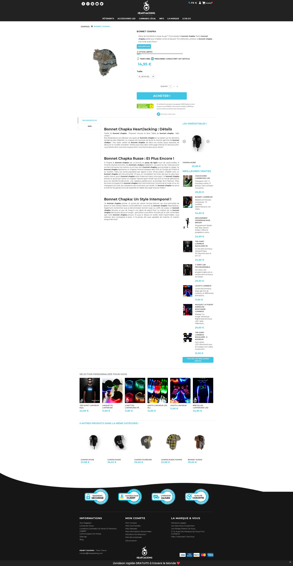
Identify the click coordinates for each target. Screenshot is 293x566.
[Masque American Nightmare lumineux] (188, 309)
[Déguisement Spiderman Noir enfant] (188, 223)
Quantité (164, 86)
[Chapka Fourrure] (146, 442)
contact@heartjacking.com (91, 553)
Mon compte (131, 523)
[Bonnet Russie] (200, 442)
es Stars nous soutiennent (183, 526)
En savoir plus (90, 120)
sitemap (83, 537)
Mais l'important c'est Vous (182, 537)
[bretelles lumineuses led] (203, 390)
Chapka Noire (87, 460)
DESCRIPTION (144, 46)
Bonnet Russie (195, 460)
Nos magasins (85, 523)
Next (208, 141)
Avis (90, 126)
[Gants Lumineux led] (158, 390)
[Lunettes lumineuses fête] (135, 390)
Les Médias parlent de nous (183, 529)
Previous (184, 141)
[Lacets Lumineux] (188, 291)
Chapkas (85, 26)
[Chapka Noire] (196, 143)
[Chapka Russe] (119, 442)
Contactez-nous (87, 526)
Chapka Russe (114, 460)
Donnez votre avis (167, 114)
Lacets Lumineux (203, 286)
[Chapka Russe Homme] (173, 442)
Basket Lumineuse (204, 197)
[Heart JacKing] (146, 12)
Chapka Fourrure (143, 460)
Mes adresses (131, 529)
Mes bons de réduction (135, 534)
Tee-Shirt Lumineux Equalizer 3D (201, 243)
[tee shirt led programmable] (188, 270)
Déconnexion (131, 541)
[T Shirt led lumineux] (188, 246)
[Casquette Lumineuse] (112, 390)
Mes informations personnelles (138, 531)
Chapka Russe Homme (171, 460)
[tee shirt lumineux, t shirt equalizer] (188, 337)
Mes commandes (132, 526)
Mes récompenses (133, 537)
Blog (82, 539)
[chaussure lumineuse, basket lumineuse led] (188, 181)
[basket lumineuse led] (188, 202)
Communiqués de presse (90, 534)
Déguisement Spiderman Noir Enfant (202, 220)
